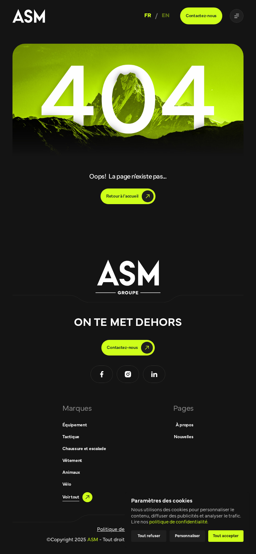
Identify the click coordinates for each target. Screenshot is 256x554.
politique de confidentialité (178, 522)
